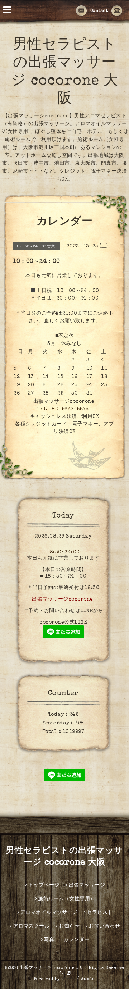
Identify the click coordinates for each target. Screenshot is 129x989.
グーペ (68, 979)
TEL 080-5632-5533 (63, 409)
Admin (88, 979)
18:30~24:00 (63, 552)
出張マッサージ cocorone (48, 968)
